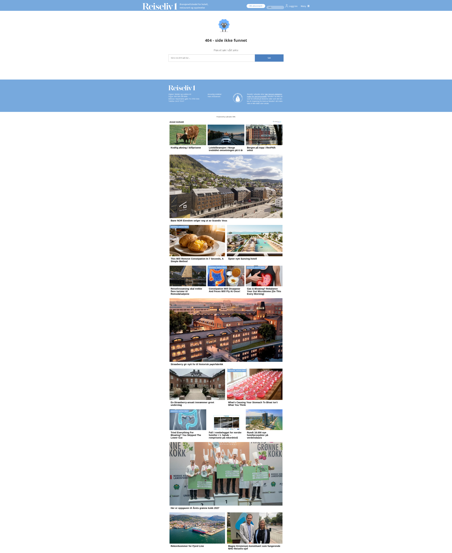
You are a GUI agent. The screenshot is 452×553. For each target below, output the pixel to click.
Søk (269, 58)
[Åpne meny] (304, 6)
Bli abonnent (255, 6)
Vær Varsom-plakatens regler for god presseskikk (264, 95)
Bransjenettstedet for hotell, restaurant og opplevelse (194, 6)
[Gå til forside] (159, 6)
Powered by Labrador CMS (226, 117)
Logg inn (293, 6)
